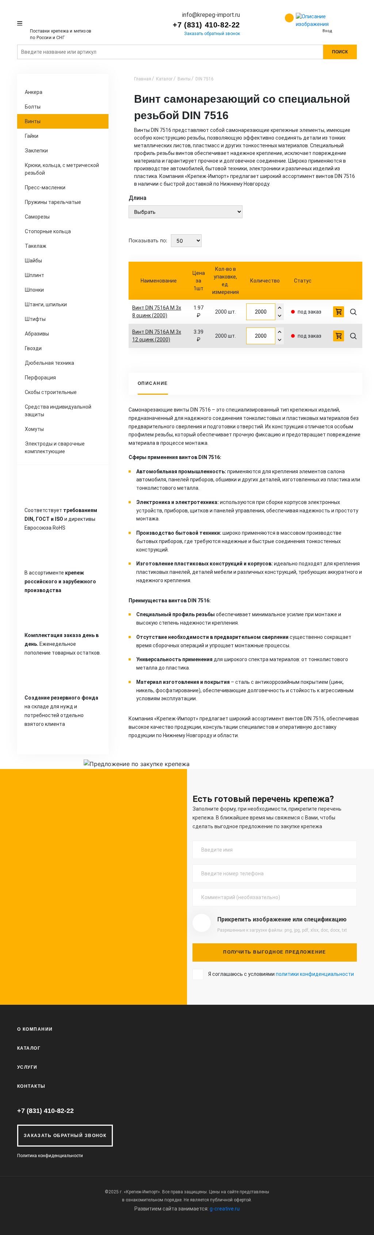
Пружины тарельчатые (53, 202)
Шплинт (34, 275)
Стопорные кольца (48, 231)
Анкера (33, 92)
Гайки (31, 136)
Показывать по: (148, 240)
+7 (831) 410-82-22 (206, 25)
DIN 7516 (204, 79)
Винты (33, 121)
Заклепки (36, 151)
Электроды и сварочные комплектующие (55, 447)
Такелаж (35, 246)
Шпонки (34, 290)
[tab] (153, 384)
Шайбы (33, 261)
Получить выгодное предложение (274, 952)
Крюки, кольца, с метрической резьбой (62, 169)
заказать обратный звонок (65, 1135)
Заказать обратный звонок (212, 33)
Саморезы (37, 217)
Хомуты (34, 429)
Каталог (164, 79)
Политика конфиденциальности (50, 1155)
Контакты (31, 1086)
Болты (33, 107)
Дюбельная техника (49, 363)
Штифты (35, 319)
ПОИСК (340, 51)
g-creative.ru (225, 1209)
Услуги (27, 1067)
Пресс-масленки (45, 187)
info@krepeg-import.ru (211, 14)
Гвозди (33, 348)
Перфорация (40, 377)
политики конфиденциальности (315, 974)
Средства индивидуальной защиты (58, 410)
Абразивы (37, 334)
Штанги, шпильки (46, 304)
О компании (35, 1029)
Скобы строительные (51, 392)
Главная (142, 79)
